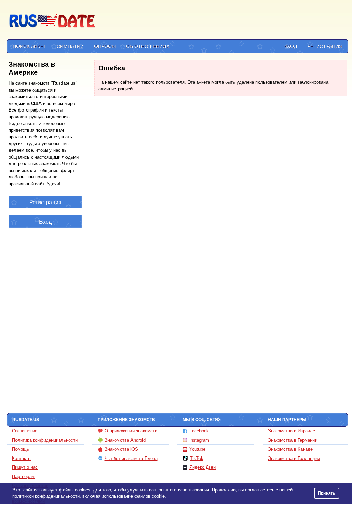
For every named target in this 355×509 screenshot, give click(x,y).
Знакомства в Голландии (294, 458)
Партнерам (23, 476)
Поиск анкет (29, 46)
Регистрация (324, 46)
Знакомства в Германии (292, 440)
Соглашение (24, 430)
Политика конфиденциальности (45, 440)
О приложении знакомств (131, 430)
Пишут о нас (25, 467)
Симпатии (70, 46)
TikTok (196, 458)
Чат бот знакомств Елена (131, 458)
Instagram (199, 440)
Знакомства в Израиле (291, 430)
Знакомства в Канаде (290, 449)
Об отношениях (147, 46)
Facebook (199, 430)
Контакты (21, 458)
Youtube (197, 449)
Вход (290, 46)
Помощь (20, 449)
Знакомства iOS (121, 449)
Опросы (105, 46)
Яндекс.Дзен (202, 467)
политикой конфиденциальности (46, 496)
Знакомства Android (125, 440)
